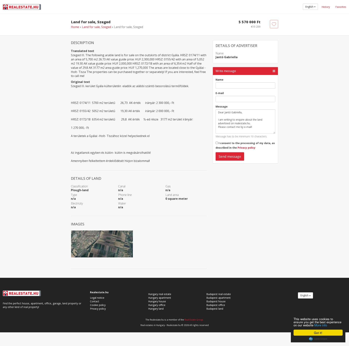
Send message (230, 156)
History (326, 7)
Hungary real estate (159, 294)
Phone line (125, 194)
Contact (94, 301)
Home (75, 27)
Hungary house (157, 301)
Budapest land (214, 308)
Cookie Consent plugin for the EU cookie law (318, 339)
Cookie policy (98, 305)
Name (219, 79)
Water (122, 203)
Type (74, 194)
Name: (220, 53)
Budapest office (215, 305)
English (309, 6)
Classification (79, 186)
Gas (168, 186)
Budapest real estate (218, 294)
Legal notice (97, 297)
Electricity (77, 203)
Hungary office (156, 305)
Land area (172, 194)
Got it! (318, 332)
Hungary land (156, 308)
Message (222, 106)
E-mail (220, 93)
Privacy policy (246, 147)
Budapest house (216, 301)
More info (320, 325)
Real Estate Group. (194, 319)
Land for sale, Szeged (97, 27)
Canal (121, 186)
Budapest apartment (218, 297)
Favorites (340, 7)
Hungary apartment (159, 297)
